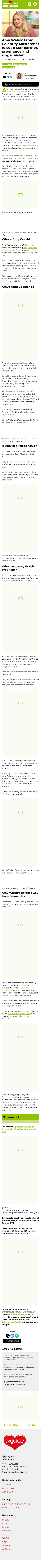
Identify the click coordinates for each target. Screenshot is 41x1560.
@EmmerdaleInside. (11, 1322)
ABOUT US (7, 1485)
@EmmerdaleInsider (17, 1314)
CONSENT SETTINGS (11, 1508)
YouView (6, 1545)
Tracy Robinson (8, 67)
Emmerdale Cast (19, 64)
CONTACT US (8, 1488)
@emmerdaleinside (16, 1384)
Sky (4, 1534)
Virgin (5, 1542)
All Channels (7, 1549)
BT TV (4, 1523)
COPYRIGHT (7, 1492)
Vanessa (25, 148)
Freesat (5, 1527)
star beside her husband (19, 1014)
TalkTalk (5, 1538)
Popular (5, 1520)
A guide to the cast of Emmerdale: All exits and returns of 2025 (19, 1129)
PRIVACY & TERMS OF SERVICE (16, 1504)
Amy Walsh (7, 64)
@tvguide (9, 1456)
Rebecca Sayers (30, 76)
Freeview (6, 1531)
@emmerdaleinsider (16, 1382)
